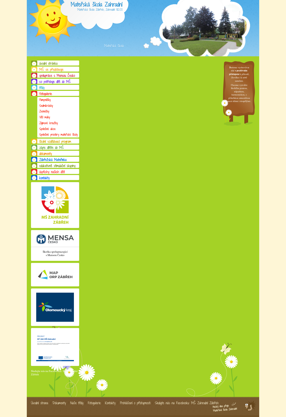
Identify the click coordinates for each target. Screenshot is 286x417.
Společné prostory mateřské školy (58, 134)
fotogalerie (45, 93)
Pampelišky (45, 100)
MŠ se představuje (51, 69)
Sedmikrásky (46, 105)
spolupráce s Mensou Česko (57, 75)
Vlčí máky (44, 117)
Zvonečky (44, 111)
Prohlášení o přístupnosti (135, 402)
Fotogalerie (94, 402)
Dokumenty (59, 402)
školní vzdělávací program (55, 141)
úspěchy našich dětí (52, 171)
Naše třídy (77, 402)
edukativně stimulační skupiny (57, 165)
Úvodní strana (39, 402)
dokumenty (45, 153)
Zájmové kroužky (48, 123)
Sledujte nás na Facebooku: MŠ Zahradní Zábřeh (54, 372)
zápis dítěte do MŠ (51, 147)
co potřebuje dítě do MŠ (55, 81)
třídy (42, 87)
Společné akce (47, 129)
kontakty (44, 177)
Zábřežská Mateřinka (53, 159)
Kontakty (110, 402)
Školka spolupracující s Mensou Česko (55, 253)
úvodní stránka (48, 63)
